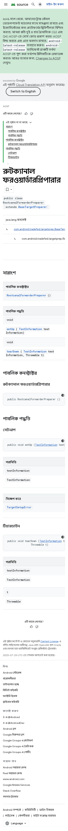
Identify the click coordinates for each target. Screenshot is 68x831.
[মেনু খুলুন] (5, 4)
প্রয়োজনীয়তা (9, 678)
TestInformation (30, 329)
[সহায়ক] (26, 113)
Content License (49, 641)
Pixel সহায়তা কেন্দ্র (12, 773)
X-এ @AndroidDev (13, 723)
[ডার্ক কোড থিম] (63, 395)
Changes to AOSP (48, 58)
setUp (11, 329)
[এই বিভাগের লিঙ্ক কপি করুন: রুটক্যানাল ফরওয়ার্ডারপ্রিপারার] (54, 385)
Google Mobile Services (16, 785)
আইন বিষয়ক (46, 809)
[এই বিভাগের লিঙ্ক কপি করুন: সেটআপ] (20, 430)
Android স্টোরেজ (12, 672)
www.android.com (13, 779)
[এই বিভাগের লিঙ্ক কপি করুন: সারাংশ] (20, 273)
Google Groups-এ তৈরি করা (18, 746)
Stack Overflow (12, 790)
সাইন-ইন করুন (55, 4)
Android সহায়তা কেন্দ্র (14, 767)
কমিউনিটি (30, 809)
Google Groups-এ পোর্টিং (17, 752)
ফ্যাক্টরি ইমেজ (10, 696)
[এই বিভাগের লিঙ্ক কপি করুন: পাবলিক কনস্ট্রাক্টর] (41, 373)
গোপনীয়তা (24, 815)
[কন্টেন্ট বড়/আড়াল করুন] (30, 122)
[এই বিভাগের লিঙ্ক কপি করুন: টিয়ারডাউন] (24, 526)
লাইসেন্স (10, 815)
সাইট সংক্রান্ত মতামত (44, 815)
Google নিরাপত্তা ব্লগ (13, 734)
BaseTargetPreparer (32, 207)
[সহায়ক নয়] (31, 113)
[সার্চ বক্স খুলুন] (33, 4)
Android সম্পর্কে (12, 809)
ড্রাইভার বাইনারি (11, 701)
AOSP (6, 106)
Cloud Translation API (30, 85)
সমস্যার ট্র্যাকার (10, 796)
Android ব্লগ (9, 728)
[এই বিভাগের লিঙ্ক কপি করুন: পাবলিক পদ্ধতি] (35, 419)
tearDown (13, 351)
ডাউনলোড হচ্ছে (11, 684)
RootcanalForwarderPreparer (26, 295)
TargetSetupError (19, 507)
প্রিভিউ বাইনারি (10, 690)
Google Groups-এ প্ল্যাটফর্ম (18, 740)
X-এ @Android (11, 717)
